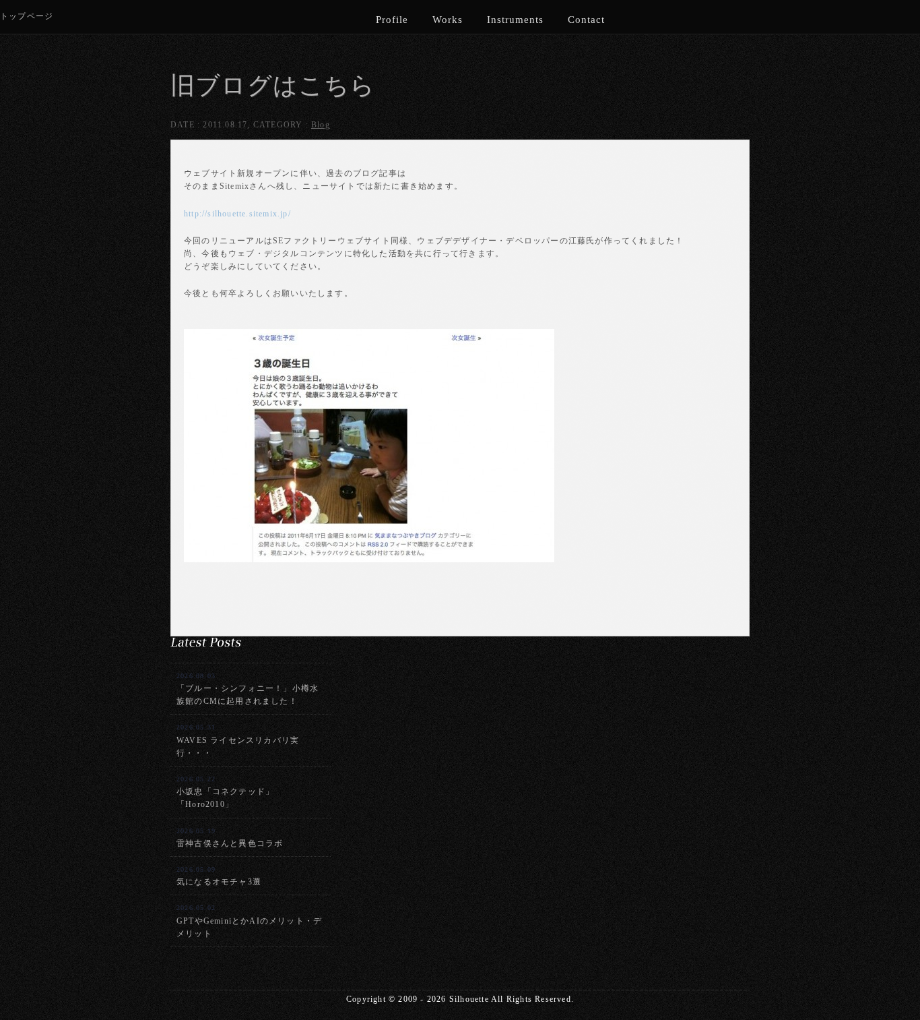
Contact (586, 19)
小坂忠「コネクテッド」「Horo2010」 (225, 792)
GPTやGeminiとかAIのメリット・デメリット (249, 921)
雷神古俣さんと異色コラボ (229, 837)
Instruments (515, 19)
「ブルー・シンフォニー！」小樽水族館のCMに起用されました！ (247, 689)
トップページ (26, 16)
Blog (320, 124)
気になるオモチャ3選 (218, 876)
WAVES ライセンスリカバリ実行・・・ (237, 740)
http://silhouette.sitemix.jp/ (237, 213)
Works (447, 19)
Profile (392, 19)
